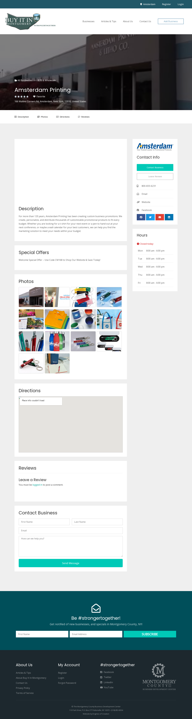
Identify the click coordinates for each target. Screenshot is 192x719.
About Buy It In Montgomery (31, 677)
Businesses (88, 21)
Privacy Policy (23, 688)
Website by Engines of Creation (96, 714)
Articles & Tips (108, 21)
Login (181, 4)
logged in (37, 484)
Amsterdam (149, 4)
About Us (128, 21)
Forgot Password (67, 682)
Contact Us (145, 21)
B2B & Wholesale (47, 80)
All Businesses (25, 80)
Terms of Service (25, 693)
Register (166, 4)
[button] (171, 21)
